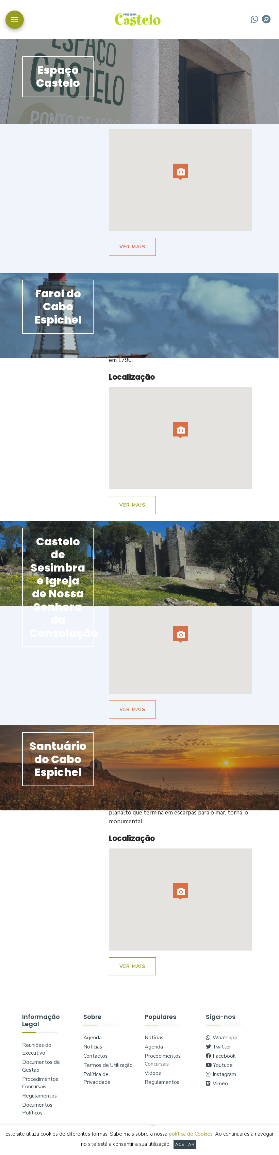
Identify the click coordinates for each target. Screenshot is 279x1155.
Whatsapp (224, 1037)
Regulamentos (39, 1095)
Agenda (92, 1037)
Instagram (223, 1074)
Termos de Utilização (108, 1065)
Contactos (95, 1056)
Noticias (92, 1046)
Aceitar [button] (185, 1144)
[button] (180, 172)
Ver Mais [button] (132, 247)
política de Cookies (191, 1134)
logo (138, 19)
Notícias (154, 1037)
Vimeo (219, 1083)
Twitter (221, 1046)
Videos (153, 1073)
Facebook (223, 1056)
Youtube (222, 1065)
